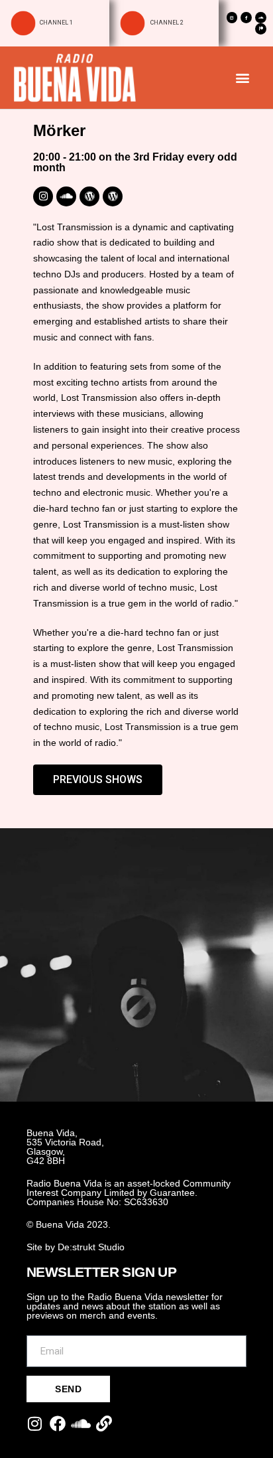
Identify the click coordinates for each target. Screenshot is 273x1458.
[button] (242, 77)
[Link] (104, 1423)
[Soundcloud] (260, 17)
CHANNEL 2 (166, 22)
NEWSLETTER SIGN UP (101, 1271)
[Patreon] (260, 29)
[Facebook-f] (246, 17)
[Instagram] (232, 17)
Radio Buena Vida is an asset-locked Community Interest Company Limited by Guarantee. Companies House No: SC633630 (129, 1192)
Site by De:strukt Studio (76, 1247)
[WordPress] (89, 196)
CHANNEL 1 (56, 22)
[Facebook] (58, 1423)
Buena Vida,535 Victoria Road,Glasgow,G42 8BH (65, 1147)
